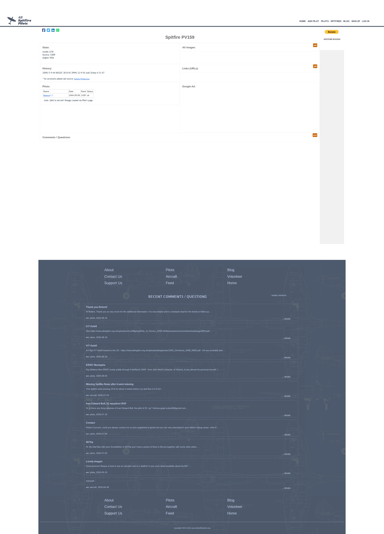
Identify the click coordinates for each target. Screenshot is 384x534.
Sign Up (355, 21)
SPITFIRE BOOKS (332, 39)
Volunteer (234, 276)
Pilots (325, 21)
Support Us (113, 283)
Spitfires (336, 21)
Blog (346, 21)
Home (302, 21)
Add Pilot (313, 21)
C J (48, 95)
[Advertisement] (191, 8)
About (109, 270)
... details (286, 318)
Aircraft (171, 276)
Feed (170, 283)
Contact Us (113, 276)
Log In (365, 21)
